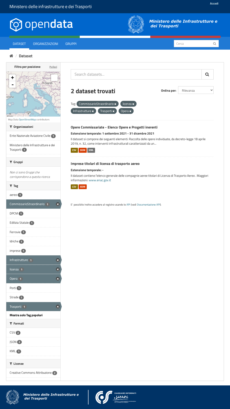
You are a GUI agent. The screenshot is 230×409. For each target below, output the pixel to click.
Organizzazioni (45, 43)
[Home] (11, 56)
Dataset (19, 43)
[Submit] (215, 43)
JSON (82, 150)
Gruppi (71, 43)
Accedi (214, 3)
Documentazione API (148, 205)
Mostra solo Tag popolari (26, 315)
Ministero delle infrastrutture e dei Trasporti (50, 6)
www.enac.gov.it (100, 180)
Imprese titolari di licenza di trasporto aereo (105, 163)
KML (91, 150)
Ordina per (168, 90)
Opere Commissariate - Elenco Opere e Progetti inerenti (114, 127)
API (128, 205)
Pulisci (53, 67)
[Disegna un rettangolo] (54, 77)
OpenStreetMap (27, 119)
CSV (74, 150)
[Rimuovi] (115, 104)
